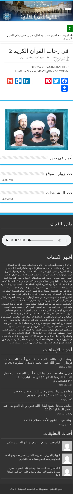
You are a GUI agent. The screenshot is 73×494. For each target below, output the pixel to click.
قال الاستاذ (30, 333)
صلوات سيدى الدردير (45, 330)
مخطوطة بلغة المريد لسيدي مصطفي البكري (34, 339)
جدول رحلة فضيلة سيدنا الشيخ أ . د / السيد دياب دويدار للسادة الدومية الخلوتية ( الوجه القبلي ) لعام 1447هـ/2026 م (37, 377)
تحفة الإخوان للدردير (29, 297)
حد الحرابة (49, 310)
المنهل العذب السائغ (28, 291)
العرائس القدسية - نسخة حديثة (52, 291)
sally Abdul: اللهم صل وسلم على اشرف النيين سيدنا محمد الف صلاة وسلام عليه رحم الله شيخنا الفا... (33, 471)
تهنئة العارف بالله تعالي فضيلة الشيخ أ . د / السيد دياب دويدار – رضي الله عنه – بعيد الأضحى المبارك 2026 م (38, 360)
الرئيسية (65, 35)
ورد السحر (37, 343)
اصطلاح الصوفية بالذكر (31, 268)
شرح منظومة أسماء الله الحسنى (27, 323)
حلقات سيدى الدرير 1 (34, 310)
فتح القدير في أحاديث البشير (21, 330)
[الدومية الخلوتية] (36, 11)
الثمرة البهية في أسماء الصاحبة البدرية (40, 271)
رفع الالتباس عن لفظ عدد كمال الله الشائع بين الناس (30, 317)
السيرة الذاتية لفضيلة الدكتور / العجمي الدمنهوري (49, 288)
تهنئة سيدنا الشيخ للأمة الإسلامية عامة (48, 420)
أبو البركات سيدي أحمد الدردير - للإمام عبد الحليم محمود (46, 265)
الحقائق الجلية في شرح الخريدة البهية (21, 278)
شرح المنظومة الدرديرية (54, 323)
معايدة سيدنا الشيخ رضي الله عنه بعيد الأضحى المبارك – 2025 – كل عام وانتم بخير (42, 393)
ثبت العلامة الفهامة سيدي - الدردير (32, 304)
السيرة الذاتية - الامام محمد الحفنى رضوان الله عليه (24, 284)
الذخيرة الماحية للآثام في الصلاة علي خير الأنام (51, 281)
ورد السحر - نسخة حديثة (20, 343)
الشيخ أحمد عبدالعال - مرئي (42, 35)
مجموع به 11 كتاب (37, 336)
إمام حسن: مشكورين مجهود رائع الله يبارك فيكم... (32, 442)
